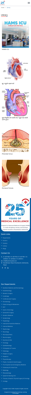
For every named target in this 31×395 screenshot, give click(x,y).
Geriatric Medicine (8, 315)
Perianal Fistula (7, 188)
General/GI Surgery (8, 312)
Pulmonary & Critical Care (10, 367)
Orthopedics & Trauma (9, 348)
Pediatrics (5, 356)
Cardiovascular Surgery (9, 299)
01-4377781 (21, 257)
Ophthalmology (7, 345)
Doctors (5, 240)
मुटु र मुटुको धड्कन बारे (8, 83)
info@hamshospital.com (10, 261)
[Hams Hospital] (2, 3)
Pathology (6, 351)
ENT (4, 307)
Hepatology (6, 321)
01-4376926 (12, 259)
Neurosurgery (7, 337)
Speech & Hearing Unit (9, 376)
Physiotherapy (7, 359)
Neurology (6, 332)
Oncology (5, 343)
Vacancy (5, 243)
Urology (5, 381)
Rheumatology (7, 373)
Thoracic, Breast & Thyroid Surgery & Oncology (16, 378)
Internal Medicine (8, 326)
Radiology (5, 370)
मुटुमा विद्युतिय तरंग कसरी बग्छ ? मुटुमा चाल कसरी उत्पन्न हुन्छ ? (15, 119)
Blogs (4, 248)
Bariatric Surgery (7, 293)
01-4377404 (6, 257)
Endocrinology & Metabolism (11, 304)
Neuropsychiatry (7, 334)
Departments (6, 238)
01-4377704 (14, 257)
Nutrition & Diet (7, 340)
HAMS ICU (5, 49)
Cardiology (6, 296)
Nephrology (6, 329)
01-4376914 (20, 259)
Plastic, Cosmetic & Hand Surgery (12, 362)
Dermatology (6, 301)
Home (2, 7)
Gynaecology (6, 318)
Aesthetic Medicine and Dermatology (13, 288)
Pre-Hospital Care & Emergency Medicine (14, 365)
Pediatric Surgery (8, 354)
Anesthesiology (7, 290)
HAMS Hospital (15, 388)
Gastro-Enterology (8, 310)
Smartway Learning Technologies (19, 392)
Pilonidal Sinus (7, 154)
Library (5, 246)
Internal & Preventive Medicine (11, 323)
